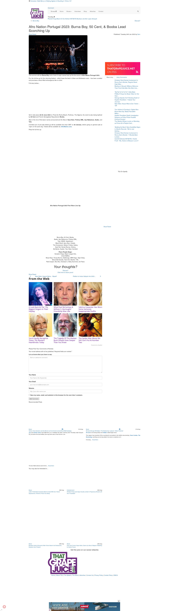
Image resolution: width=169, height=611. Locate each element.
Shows (68, 11)
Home (61, 11)
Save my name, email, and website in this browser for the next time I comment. (56, 395)
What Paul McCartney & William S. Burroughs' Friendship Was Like (63, 309)
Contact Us (89, 575)
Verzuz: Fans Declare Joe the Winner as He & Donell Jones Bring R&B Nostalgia (50, 431)
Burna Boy (36, 21)
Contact (100, 11)
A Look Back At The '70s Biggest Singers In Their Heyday (38, 309)
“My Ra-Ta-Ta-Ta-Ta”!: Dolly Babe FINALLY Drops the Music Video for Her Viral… (127, 94)
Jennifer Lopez (87, 19)
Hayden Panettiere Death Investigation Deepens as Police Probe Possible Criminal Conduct (126, 117)
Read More (51, 465)
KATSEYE (73, 19)
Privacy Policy (98, 575)
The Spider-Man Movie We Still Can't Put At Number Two (89, 340)
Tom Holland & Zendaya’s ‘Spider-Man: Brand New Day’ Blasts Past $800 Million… (127, 111)
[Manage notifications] (4, 606)
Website (31, 388)
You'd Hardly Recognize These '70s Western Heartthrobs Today (38, 340)
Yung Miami (56, 19)
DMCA (116, 575)
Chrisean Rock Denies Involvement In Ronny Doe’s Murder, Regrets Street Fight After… (126, 82)
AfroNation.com (66, 127)
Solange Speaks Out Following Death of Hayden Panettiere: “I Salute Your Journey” (127, 100)
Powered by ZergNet (96, 345)
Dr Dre (63, 19)
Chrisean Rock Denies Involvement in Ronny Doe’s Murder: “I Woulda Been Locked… (126, 135)
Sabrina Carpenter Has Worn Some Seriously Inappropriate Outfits (90, 309)
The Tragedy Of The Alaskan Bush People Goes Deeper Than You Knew (65, 340)
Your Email (32, 381)
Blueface (79, 19)
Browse (53, 11)
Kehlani (67, 19)
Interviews (77, 11)
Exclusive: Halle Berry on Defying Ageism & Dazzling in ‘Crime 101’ (51, 1)
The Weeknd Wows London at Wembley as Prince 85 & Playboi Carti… (127, 122)
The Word (75, 575)
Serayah (94, 19)
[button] (138, 11)
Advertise (93, 11)
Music (30, 429)
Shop (85, 11)
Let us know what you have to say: (40, 354)
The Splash (67, 575)
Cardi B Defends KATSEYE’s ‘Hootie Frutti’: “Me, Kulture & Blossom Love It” (127, 140)
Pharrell (50, 19)
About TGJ (59, 575)
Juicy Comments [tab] (121, 77)
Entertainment (70, 490)
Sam (138, 34)
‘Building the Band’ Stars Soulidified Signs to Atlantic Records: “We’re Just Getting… (127, 129)
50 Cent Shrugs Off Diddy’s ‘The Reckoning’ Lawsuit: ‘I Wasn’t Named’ (104, 431)
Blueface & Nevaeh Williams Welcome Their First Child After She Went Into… (126, 87)
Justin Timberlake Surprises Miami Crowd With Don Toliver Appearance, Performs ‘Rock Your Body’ (44, 492)
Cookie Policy (108, 575)
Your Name (32, 375)
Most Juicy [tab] (110, 77)
